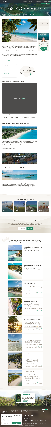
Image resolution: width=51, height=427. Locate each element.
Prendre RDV (43, 45)
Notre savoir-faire (38, 1)
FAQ (42, 423)
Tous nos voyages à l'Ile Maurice (9, 60)
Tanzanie (41, 420)
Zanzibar (36, 420)
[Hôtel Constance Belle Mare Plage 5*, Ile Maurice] (15, 306)
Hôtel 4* (29, 283)
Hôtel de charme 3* (33, 266)
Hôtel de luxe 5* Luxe (32, 356)
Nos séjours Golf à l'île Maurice (19, 210)
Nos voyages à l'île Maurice (6, 210)
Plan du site (39, 423)
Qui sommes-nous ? (5, 409)
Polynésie (25, 420)
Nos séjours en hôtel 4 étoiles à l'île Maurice (31, 210)
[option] (7, 206)
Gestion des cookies (23, 423)
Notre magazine (44, 1)
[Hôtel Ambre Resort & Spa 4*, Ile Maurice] (15, 288)
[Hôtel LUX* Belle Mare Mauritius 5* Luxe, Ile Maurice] (15, 324)
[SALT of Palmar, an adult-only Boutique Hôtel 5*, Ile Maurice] (15, 253)
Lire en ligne (25, 401)
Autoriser (23, 98)
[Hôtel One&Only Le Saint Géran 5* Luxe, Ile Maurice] (15, 378)
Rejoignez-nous (35, 423)
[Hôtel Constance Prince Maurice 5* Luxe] (15, 360)
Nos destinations (24, 1)
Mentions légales (29, 423)
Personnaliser (6, 423)
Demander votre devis (44, 49)
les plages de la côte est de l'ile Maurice (10, 43)
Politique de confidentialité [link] (5, 420)
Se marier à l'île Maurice (42, 210)
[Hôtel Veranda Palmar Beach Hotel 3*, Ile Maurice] (15, 271)
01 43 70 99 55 (44, 42)
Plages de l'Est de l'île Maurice (43, 21)
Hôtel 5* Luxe (32, 319)
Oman (45, 420)
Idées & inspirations (31, 1)
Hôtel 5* (33, 248)
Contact (45, 423)
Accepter (16, 423)
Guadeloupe (31, 420)
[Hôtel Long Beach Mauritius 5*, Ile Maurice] (15, 342)
